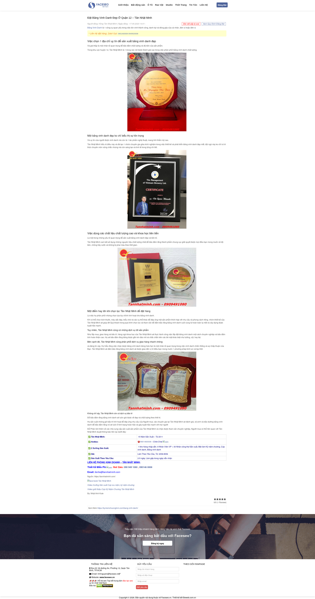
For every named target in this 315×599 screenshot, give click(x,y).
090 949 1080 (130, 467)
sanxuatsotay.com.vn (98, 593)
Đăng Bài (222, 5)
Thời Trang (181, 5)
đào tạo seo (128, 580)
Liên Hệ (204, 5)
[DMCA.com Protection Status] (104, 585)
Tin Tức (193, 5)
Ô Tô (150, 5)
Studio (169, 5)
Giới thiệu (123, 5)
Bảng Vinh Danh (94, 27)
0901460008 (123, 34)
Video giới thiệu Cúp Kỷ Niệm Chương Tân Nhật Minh (110, 489)
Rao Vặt (159, 5)
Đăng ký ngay (157, 543)
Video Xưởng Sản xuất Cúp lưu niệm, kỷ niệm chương (110, 485)
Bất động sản (138, 5)
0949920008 (133, 34)
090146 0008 (145, 467)
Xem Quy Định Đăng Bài (213, 23)
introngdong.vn (95, 589)
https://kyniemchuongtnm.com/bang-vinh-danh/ (117, 508)
